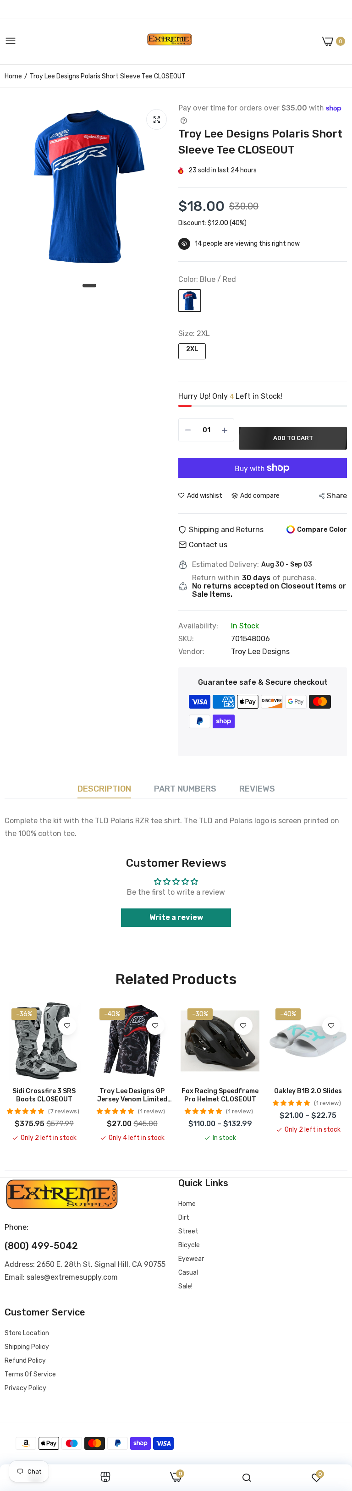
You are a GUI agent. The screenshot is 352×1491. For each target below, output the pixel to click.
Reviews (257, 789)
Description (104, 789)
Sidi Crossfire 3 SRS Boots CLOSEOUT (44, 1095)
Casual (188, 1272)
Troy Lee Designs (260, 651)
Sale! (185, 1286)
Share (337, 495)
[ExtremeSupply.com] (169, 41)
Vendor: (191, 652)
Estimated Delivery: (225, 565)
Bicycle (189, 1245)
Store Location (27, 1333)
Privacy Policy (25, 1388)
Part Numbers (185, 789)
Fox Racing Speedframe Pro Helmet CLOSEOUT (220, 1095)
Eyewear (191, 1259)
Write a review (176, 917)
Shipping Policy (27, 1347)
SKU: (186, 639)
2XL (192, 349)
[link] (67, 1026)
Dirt (183, 1217)
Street (188, 1231)
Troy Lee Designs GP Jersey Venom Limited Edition (132, 1095)
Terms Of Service (30, 1374)
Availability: (198, 626)
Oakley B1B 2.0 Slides (308, 1091)
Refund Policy (25, 1360)
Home (13, 76)
